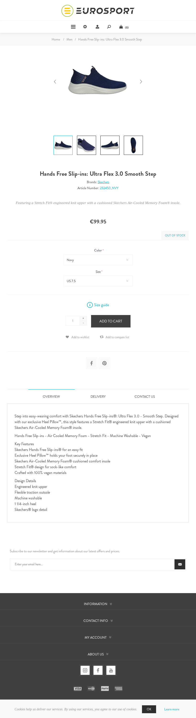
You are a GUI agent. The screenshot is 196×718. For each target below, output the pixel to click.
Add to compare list (117, 337)
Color (98, 250)
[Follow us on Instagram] (85, 670)
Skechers (103, 182)
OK (149, 709)
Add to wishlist (80, 337)
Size (98, 271)
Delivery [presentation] (98, 396)
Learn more (171, 709)
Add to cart (110, 321)
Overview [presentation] (51, 396)
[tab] (51, 396)
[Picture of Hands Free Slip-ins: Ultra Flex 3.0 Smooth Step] (63, 136)
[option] (63, 136)
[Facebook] (98, 670)
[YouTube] (110, 670)
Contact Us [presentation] (145, 396)
